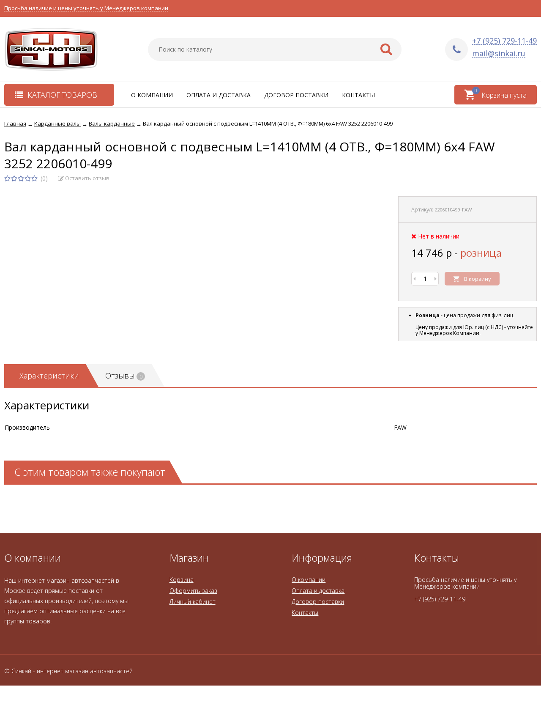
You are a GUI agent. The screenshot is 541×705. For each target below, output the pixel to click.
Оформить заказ (193, 591)
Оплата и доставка (218, 95)
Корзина (181, 580)
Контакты (358, 95)
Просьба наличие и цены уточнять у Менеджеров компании (86, 8)
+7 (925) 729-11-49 (504, 41)
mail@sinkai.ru (498, 53)
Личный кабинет (192, 602)
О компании (152, 95)
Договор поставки (296, 95)
